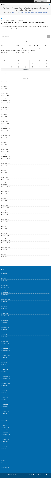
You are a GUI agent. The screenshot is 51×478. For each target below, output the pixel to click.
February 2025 (5, 123)
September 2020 (6, 247)
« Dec (2, 73)
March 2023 (5, 177)
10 (32, 63)
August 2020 (5, 249)
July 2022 (4, 196)
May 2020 (4, 256)
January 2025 (5, 126)
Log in (3, 460)
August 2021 (5, 221)
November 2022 (6, 186)
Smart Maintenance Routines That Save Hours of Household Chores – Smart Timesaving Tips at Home (25, 45)
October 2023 (5, 161)
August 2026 (5, 81)
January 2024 (5, 154)
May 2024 (4, 144)
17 (32, 64)
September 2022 (6, 191)
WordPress (34, 474)
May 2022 (4, 200)
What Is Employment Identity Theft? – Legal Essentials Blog (16, 52)
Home (5, 12)
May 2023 (4, 172)
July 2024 (4, 140)
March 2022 (5, 205)
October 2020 (5, 245)
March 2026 (5, 93)
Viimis (13, 474)
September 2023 (6, 163)
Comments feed (6, 465)
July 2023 (4, 168)
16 (25, 64)
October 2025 (5, 105)
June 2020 (4, 254)
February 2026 (5, 95)
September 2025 (6, 107)
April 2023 (4, 175)
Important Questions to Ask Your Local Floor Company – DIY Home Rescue (19, 50)
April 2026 (4, 91)
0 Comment (20, 20)
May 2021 (4, 228)
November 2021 (5, 214)
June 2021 (4, 226)
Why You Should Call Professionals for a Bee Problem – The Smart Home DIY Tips (21, 55)
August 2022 (5, 193)
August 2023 (5, 165)
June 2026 (4, 86)
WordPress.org (5, 467)
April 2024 (4, 147)
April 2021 (4, 231)
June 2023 (4, 170)
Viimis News (13, 20)
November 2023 (6, 158)
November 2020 (6, 242)
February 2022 (5, 207)
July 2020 (4, 252)
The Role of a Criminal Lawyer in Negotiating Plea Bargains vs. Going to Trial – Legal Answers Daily (24, 48)
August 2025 (5, 109)
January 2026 (5, 98)
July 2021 (4, 224)
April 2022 (4, 203)
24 (32, 66)
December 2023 (6, 156)
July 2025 (4, 112)
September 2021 (6, 219)
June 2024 (4, 142)
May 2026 (4, 88)
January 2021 (5, 238)
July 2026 (4, 84)
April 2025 (4, 119)
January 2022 (5, 210)
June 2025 (4, 114)
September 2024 (6, 135)
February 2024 (5, 151)
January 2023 (5, 182)
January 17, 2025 (5, 20)
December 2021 (5, 212)
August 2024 (5, 137)
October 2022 (5, 189)
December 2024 (6, 128)
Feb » (6, 73)
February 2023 (5, 179)
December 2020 (6, 240)
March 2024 (5, 149)
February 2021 (5, 235)
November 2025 (6, 102)
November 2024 (6, 130)
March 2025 (5, 121)
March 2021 (5, 233)
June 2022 (4, 198)
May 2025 (4, 116)
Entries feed (5, 462)
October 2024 (5, 133)
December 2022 (6, 184)
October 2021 (5, 217)
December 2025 (6, 100)
